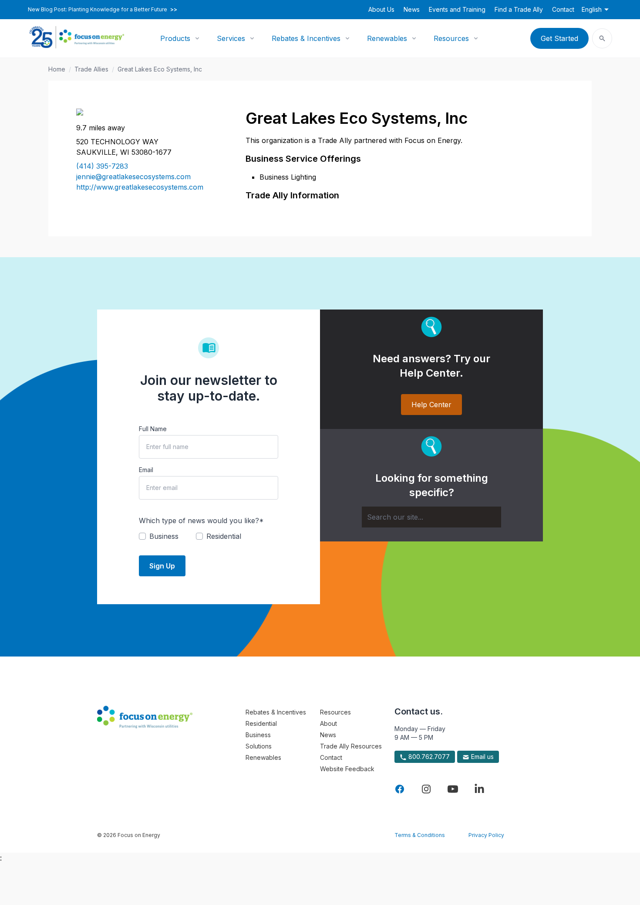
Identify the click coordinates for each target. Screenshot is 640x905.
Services (231, 38)
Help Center (431, 404)
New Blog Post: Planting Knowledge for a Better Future (102, 9)
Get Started (559, 38)
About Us (381, 9)
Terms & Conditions (419, 835)
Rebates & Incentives (306, 38)
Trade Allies (91, 69)
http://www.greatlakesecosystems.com (139, 187)
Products (175, 38)
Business (258, 734)
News (412, 9)
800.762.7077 (428, 756)
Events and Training (457, 9)
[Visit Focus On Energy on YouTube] (453, 789)
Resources (451, 38)
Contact (563, 9)
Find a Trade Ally (519, 9)
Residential (261, 723)
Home (56, 69)
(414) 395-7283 (102, 166)
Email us (481, 756)
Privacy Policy (486, 835)
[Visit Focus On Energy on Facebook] (399, 789)
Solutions (259, 746)
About (328, 723)
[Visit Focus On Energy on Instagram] (426, 789)
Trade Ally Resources (351, 746)
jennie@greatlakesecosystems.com (133, 176)
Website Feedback (347, 768)
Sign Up (162, 565)
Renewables (387, 38)
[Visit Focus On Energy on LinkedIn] (479, 789)
